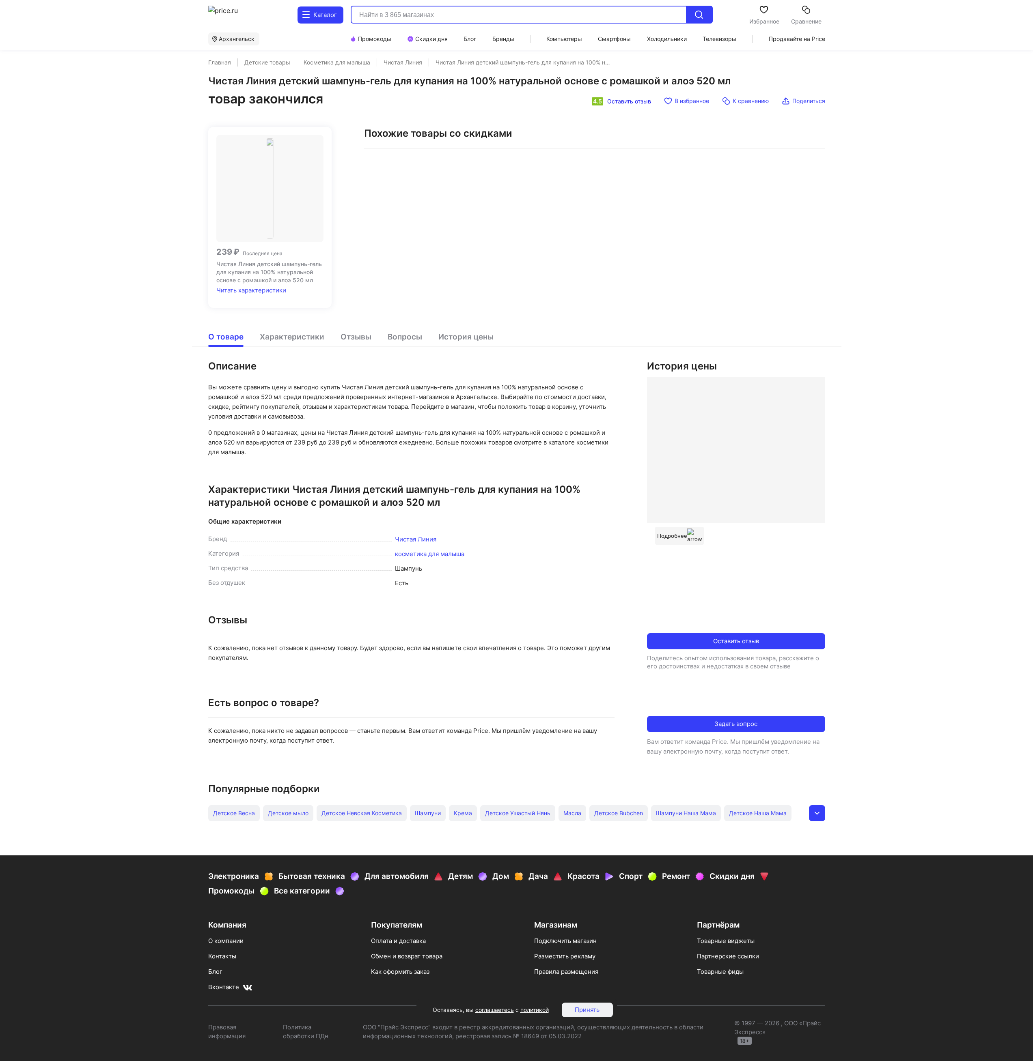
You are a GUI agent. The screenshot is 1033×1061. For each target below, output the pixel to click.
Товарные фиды (720, 971)
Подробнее (672, 536)
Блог (215, 971)
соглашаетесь (494, 1009)
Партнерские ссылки (728, 956)
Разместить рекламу (564, 956)
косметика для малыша (429, 554)
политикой (534, 1009)
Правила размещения (566, 971)
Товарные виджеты (726, 941)
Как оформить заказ (400, 971)
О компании (226, 941)
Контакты (222, 956)
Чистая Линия (415, 539)
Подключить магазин (565, 941)
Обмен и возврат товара (406, 956)
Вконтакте (223, 987)
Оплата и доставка (398, 941)
